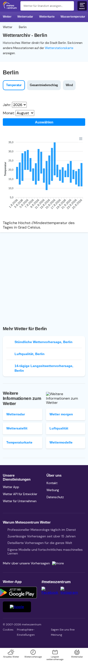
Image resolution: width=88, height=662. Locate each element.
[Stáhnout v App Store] (17, 606)
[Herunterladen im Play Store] (17, 592)
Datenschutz (55, 497)
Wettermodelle (61, 442)
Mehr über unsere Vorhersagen (26, 563)
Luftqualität (59, 428)
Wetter (7, 16)
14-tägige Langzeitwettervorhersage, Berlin (44, 368)
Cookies (8, 629)
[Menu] (81, 139)
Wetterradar (25, 16)
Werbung (52, 490)
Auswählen (44, 122)
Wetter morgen (61, 414)
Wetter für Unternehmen (19, 501)
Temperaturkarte (19, 442)
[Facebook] (51, 592)
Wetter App (11, 487)
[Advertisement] (44, 276)
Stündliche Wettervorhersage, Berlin (44, 342)
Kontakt (51, 483)
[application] (44, 176)
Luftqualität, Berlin (30, 354)
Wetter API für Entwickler (20, 494)
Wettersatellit (16, 428)
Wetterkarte (47, 16)
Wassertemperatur (73, 16)
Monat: (9, 113)
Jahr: (7, 104)
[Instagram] (70, 592)
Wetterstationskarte (59, 48)
